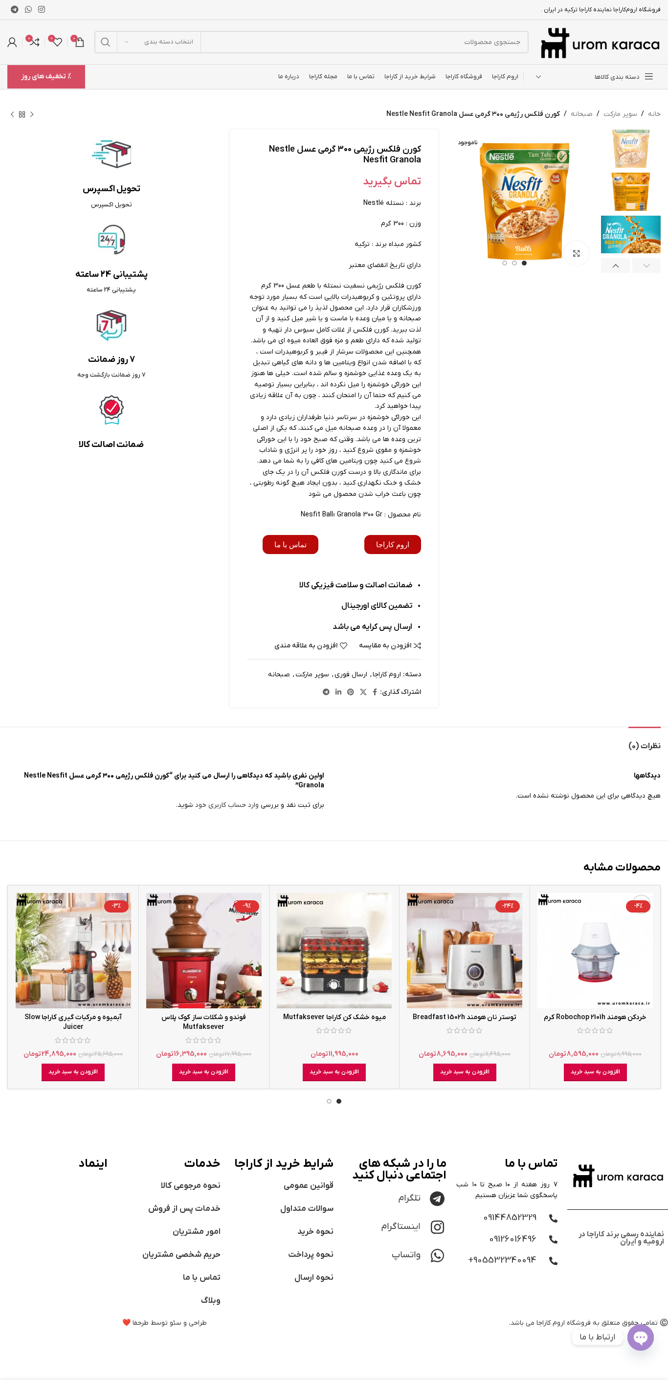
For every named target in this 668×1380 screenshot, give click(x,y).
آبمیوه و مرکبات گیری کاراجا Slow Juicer (73, 1022)
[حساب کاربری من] (12, 42)
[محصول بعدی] (12, 114)
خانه (654, 114)
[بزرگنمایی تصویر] (576, 253)
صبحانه (582, 114)
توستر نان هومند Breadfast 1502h (464, 1017)
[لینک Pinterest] (350, 693)
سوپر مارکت (620, 114)
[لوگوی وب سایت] (599, 41)
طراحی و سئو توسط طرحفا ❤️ (164, 1323)
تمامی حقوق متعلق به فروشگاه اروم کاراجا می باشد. (583, 1323)
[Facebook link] (375, 693)
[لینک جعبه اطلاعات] (111, 172)
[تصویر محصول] (595, 950)
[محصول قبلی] (32, 114)
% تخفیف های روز (46, 76)
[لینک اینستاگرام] (41, 10)
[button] (595, 1072)
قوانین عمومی (309, 1185)
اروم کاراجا (387, 674)
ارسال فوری (350, 674)
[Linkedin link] (338, 693)
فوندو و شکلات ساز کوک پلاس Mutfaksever (203, 1022)
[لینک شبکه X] (363, 693)
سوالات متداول (307, 1208)
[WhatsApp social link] (28, 10)
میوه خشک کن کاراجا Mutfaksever (334, 1017)
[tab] (644, 742)
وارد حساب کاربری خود (227, 805)
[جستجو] (105, 42)
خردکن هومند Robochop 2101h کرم (595, 1017)
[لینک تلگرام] (14, 10)
